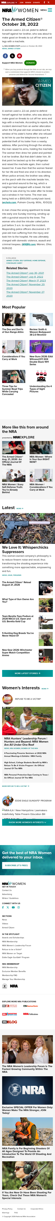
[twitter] (12, 54)
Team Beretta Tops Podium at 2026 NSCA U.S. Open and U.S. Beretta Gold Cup (17, 618)
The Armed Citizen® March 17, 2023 (26, 280)
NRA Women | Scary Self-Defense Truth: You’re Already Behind (12, 488)
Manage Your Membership (13, 979)
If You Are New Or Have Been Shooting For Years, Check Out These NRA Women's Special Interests (26, 1195)
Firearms (17, 575)
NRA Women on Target (12, 953)
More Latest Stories (34, 673)
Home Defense (38, 260)
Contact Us (7, 890)
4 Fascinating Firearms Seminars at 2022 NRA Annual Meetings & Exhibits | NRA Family (25, 755)
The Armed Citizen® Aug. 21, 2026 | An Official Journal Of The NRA (12, 460)
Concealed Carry (14, 263)
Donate (36, 2)
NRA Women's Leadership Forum (16, 945)
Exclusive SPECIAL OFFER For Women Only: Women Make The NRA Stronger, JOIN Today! (27, 1110)
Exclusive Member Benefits (14, 971)
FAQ (16, 1212)
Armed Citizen (14, 48)
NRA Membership (9, 941)
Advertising (7, 894)
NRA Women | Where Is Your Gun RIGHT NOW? (41, 459)
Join (21, 2)
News (4, 48)
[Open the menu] (50, 10)
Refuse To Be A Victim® (28, 699)
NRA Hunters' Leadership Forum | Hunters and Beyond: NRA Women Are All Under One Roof (26, 741)
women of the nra (29, 748)
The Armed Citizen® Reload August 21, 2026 (16, 584)
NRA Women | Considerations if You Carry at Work (41, 487)
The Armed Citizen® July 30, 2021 (25, 273)
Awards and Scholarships (13, 937)
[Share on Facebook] (5, 54)
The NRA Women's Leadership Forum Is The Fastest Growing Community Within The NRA (27, 1069)
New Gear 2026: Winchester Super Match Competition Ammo (17, 652)
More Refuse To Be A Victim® (14, 786)
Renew (28, 2)
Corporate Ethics (37, 1209)
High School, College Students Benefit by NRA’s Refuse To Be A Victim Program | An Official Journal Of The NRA (26, 765)
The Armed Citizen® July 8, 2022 (24, 277)
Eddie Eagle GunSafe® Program (33, 800)
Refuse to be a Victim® (12, 949)
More (18, 508)
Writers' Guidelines (10, 898)
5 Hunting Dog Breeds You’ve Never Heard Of (18, 634)
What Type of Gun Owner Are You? (18, 601)
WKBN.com (28, 244)
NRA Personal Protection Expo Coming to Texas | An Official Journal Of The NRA (26, 776)
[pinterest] (19, 54)
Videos (5, 923)
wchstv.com (9, 202)
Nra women (15, 748)
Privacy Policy (7, 1209)
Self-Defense (26, 260)
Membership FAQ (9, 975)
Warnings (5, 1212)
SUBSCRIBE (16, 865)
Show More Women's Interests (31, 822)
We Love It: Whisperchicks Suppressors (25, 549)
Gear (10, 575)
